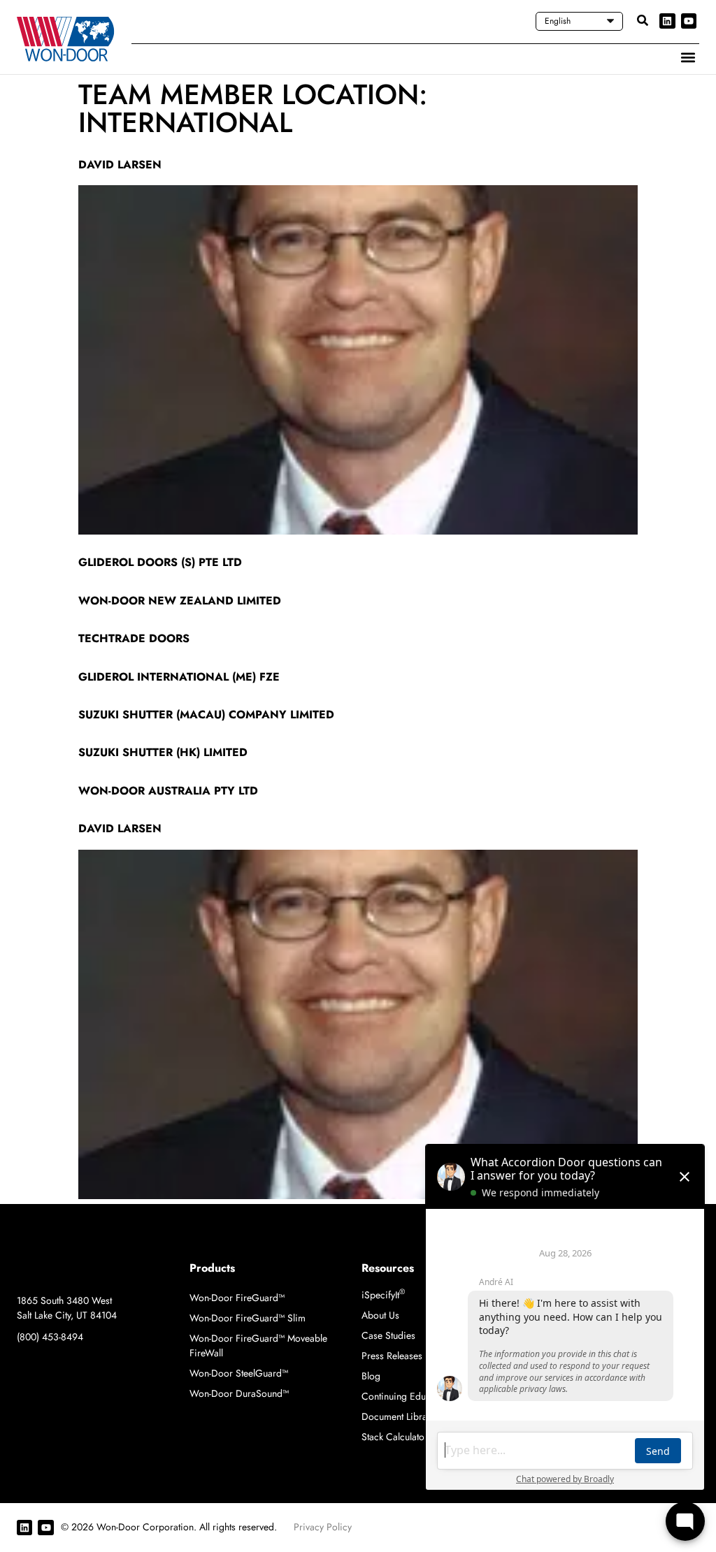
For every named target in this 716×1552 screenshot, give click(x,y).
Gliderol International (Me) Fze (179, 677)
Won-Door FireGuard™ (237, 1298)
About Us (380, 1315)
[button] (687, 56)
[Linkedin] (667, 21)
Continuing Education (406, 1396)
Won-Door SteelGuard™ (238, 1373)
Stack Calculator (394, 1437)
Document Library (398, 1416)
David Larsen (120, 165)
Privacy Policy (323, 1527)
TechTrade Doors (133, 638)
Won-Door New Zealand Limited (179, 601)
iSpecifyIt (383, 1295)
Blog (370, 1376)
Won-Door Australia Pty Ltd (168, 791)
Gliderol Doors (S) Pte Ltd (160, 562)
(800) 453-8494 (50, 1337)
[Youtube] (688, 21)
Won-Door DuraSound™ (239, 1393)
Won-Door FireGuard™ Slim (247, 1318)
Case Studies (388, 1335)
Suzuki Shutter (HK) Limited (163, 752)
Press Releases (391, 1356)
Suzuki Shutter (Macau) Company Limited (206, 714)
